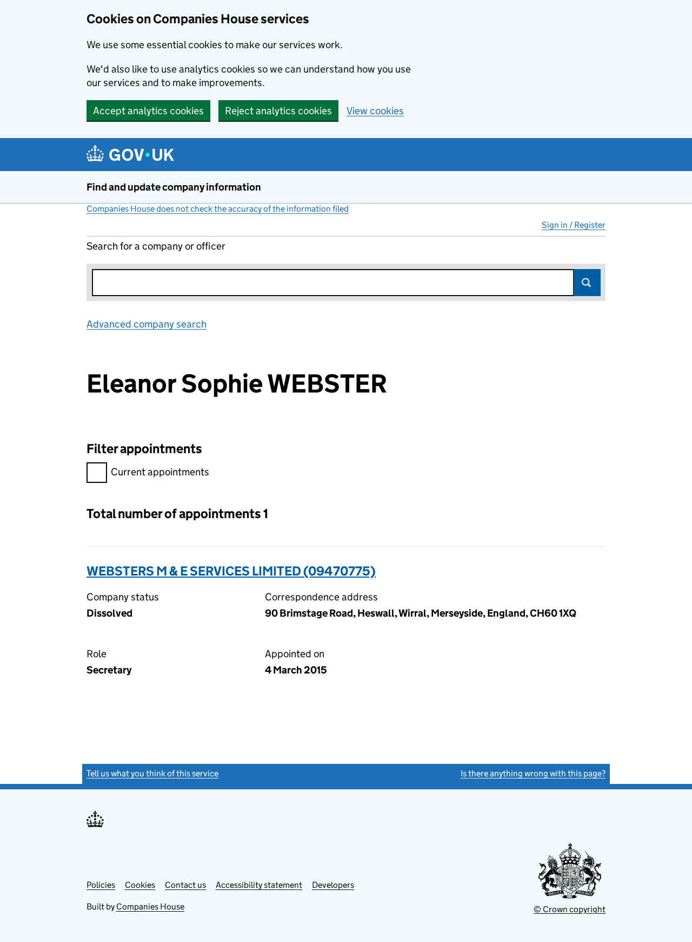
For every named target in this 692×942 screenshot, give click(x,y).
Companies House (150, 906)
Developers (333, 885)
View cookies (375, 111)
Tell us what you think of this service (152, 773)
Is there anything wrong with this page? (533, 773)
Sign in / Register (574, 225)
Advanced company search (146, 324)
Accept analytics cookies (148, 110)
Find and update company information (173, 187)
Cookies (140, 885)
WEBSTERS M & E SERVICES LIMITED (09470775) (231, 571)
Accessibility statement (259, 885)
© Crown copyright (570, 909)
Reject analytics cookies (278, 110)
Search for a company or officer (155, 246)
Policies (100, 885)
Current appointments (160, 472)
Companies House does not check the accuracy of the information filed (217, 209)
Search (587, 282)
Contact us (185, 885)
